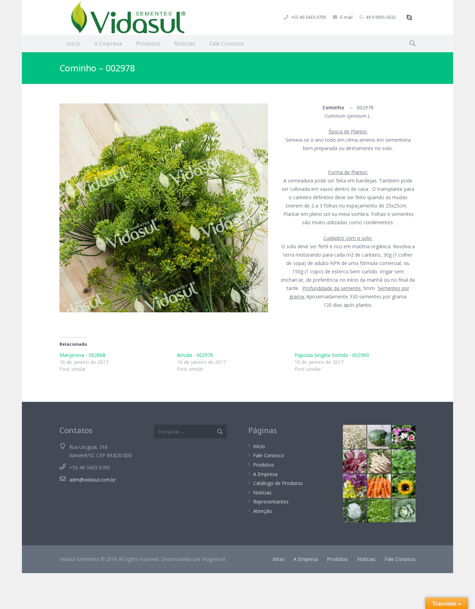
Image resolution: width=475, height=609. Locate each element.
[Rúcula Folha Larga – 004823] (403, 461)
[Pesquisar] (412, 43)
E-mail (346, 17)
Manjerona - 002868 (82, 355)
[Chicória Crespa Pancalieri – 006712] (379, 510)
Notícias (262, 492)
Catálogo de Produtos (278, 483)
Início (259, 446)
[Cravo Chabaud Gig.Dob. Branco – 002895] (355, 510)
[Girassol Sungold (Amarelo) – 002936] (403, 486)
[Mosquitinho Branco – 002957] (355, 436)
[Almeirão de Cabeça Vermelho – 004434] (355, 461)
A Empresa (265, 474)
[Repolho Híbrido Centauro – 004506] (403, 510)
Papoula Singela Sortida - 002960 (332, 355)
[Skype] (409, 17)
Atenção (262, 511)
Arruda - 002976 (195, 355)
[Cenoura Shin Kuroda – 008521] (379, 486)
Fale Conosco (268, 455)
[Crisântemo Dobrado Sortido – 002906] (355, 486)
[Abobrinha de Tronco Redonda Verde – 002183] (379, 436)
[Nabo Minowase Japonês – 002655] (379, 461)
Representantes (271, 501)
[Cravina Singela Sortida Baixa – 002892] (403, 436)
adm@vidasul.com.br (92, 479)
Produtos (263, 464)
